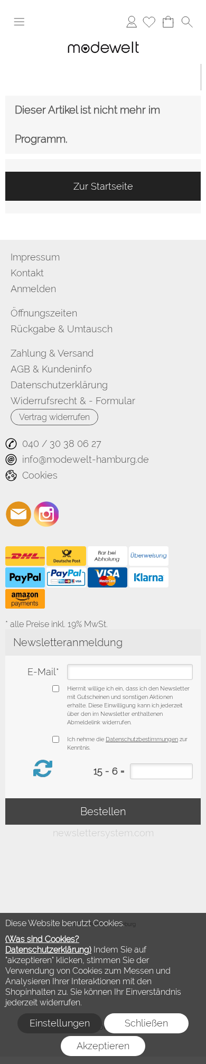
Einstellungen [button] (60, 1023)
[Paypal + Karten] (66, 577)
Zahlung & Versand (52, 353)
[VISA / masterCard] (107, 577)
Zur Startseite (103, 186)
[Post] (66, 556)
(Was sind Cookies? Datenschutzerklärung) (48, 944)
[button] (19, 22)
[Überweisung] (148, 556)
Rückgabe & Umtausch (62, 328)
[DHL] (25, 556)
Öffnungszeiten (44, 313)
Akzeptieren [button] (103, 1045)
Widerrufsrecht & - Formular (73, 400)
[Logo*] (103, 39)
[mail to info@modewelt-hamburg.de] (18, 514)
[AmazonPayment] (25, 599)
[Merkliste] (149, 22)
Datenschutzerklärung (59, 384)
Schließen (146, 1023)
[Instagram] (46, 514)
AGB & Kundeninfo (51, 369)
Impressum (35, 257)
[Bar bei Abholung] (107, 556)
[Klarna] (148, 577)
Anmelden (131, 21)
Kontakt (27, 272)
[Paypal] (25, 577)
